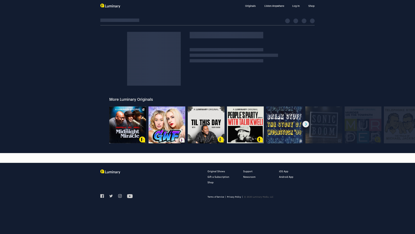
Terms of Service (216, 196)
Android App (286, 176)
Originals (250, 6)
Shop (311, 6)
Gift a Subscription (218, 176)
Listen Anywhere (274, 6)
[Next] (305, 124)
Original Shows (216, 171)
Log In (296, 6)
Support (248, 171)
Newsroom (249, 176)
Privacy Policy (234, 196)
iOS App (283, 171)
